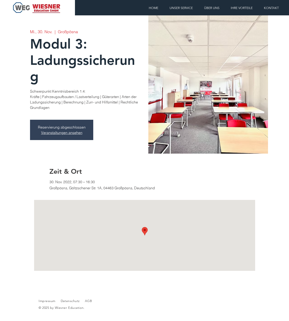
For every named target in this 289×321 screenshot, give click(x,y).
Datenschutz (71, 301)
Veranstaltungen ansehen (61, 132)
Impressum (47, 301)
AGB (88, 301)
